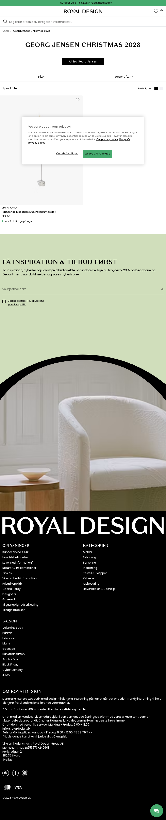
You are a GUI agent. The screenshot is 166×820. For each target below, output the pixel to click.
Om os (7, 573)
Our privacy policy (107, 139)
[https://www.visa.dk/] (18, 787)
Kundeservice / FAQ (16, 552)
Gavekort (8, 599)
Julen (6, 675)
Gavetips (8, 648)
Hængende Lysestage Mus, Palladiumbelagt (29, 212)
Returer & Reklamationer (19, 567)
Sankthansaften (13, 654)
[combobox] (124, 76)
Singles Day (10, 659)
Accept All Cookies (97, 153)
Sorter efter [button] (123, 77)
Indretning (90, 567)
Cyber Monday (12, 669)
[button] (156, 11)
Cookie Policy (11, 588)
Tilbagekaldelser (13, 609)
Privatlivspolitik (12, 583)
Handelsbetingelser (15, 557)
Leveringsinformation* (17, 562)
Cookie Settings (67, 153)
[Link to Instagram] (25, 773)
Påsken (7, 633)
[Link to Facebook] (15, 773)
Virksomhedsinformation (19, 578)
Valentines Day (12, 627)
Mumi (6, 643)
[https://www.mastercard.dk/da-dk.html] (7, 787)
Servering (89, 562)
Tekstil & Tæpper (95, 573)
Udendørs (9, 638)
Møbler (87, 552)
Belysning (89, 557)
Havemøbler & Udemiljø (99, 588)
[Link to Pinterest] (5, 773)
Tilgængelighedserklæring (20, 604)
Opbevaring (91, 583)
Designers (9, 594)
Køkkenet (89, 578)
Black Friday (10, 664)
